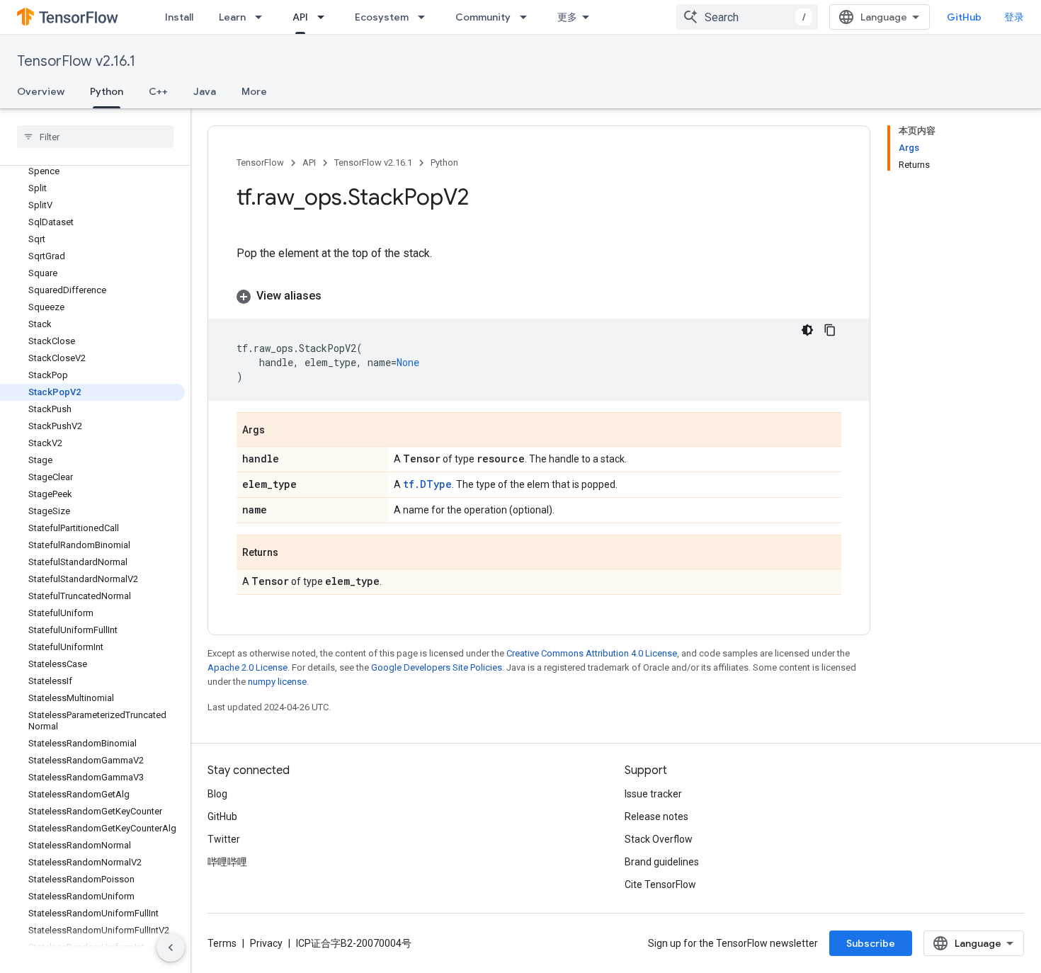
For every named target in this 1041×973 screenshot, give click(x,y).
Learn (232, 17)
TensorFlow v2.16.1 (76, 61)
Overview (40, 91)
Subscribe (870, 943)
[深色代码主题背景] (807, 330)
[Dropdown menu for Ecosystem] (426, 17)
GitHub (964, 17)
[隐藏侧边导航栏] (171, 947)
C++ (158, 91)
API (300, 17)
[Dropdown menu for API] (325, 17)
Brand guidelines (662, 861)
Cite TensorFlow (660, 884)
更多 (567, 17)
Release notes (656, 816)
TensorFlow (260, 162)
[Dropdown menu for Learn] (263, 17)
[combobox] (747, 17)
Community (483, 17)
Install (179, 17)
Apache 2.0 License (247, 667)
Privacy (266, 943)
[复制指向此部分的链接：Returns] (292, 553)
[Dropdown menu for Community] (528, 17)
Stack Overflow (659, 839)
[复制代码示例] (830, 330)
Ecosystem (382, 17)
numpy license (277, 681)
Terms (222, 943)
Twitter (223, 839)
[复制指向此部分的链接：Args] (279, 430)
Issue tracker (653, 794)
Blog (217, 794)
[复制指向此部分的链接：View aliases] (336, 296)
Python (106, 91)
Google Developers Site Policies (436, 667)
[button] (539, 296)
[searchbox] (95, 136)
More (254, 91)
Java (204, 91)
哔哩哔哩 (227, 861)
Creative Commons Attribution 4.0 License (591, 653)
